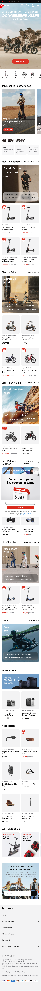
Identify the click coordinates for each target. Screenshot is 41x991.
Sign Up (20, 507)
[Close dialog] (38, 475)
